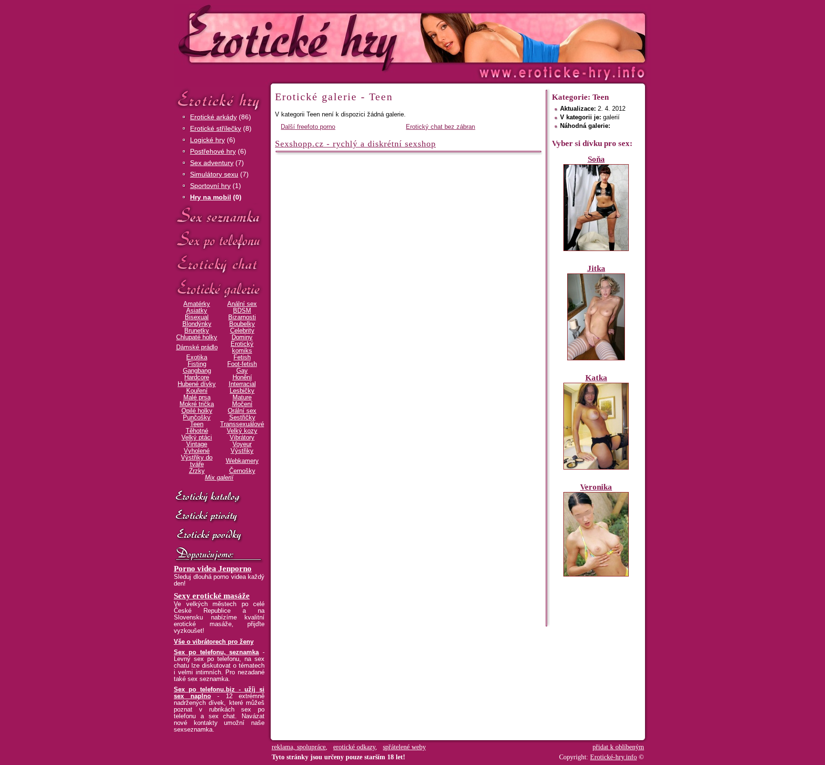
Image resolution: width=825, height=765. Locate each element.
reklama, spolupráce (299, 747)
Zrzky (197, 471)
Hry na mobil (210, 197)
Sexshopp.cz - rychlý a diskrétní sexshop (355, 143)
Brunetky (196, 330)
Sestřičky (242, 417)
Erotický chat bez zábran (440, 127)
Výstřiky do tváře (196, 461)
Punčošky (197, 417)
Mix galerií (219, 477)
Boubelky (242, 324)
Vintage (196, 444)
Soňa (596, 159)
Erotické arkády (213, 117)
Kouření (197, 391)
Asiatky (196, 310)
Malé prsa (197, 397)
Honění (242, 377)
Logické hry (207, 140)
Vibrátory (242, 437)
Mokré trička (197, 404)
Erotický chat (219, 264)
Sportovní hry (210, 185)
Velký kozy (242, 431)
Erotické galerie (219, 288)
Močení (242, 404)
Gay (242, 370)
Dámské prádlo (197, 347)
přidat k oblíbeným (618, 747)
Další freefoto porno (308, 127)
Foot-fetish (242, 364)
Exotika (196, 357)
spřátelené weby (404, 747)
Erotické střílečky (215, 128)
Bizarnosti (242, 317)
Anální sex (242, 304)
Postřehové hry (213, 151)
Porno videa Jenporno (213, 568)
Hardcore (196, 377)
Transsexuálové (242, 424)
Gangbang (197, 370)
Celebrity (242, 330)
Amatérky (196, 304)
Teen (196, 424)
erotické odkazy (354, 747)
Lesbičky (242, 391)
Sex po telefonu (219, 240)
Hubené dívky (197, 384)
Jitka (596, 268)
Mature (242, 397)
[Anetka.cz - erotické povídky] (219, 535)
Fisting (197, 364)
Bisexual (197, 317)
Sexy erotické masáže (212, 595)
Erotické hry (219, 99)
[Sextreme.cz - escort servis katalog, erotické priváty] (219, 516)
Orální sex (242, 411)
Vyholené (197, 451)
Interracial (242, 384)
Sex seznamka (219, 215)
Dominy (242, 337)
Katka (596, 377)
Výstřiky (242, 451)
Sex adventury (211, 163)
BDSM (242, 310)
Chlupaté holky (196, 337)
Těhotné (197, 431)
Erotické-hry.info (334, 37)
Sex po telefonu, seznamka (216, 652)
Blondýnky (197, 324)
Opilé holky (196, 411)
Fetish (242, 357)
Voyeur (242, 444)
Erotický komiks (242, 347)
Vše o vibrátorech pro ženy (214, 642)
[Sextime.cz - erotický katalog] (219, 497)
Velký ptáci (196, 437)
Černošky (242, 471)
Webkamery (242, 461)
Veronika (596, 487)
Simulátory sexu (214, 174)
